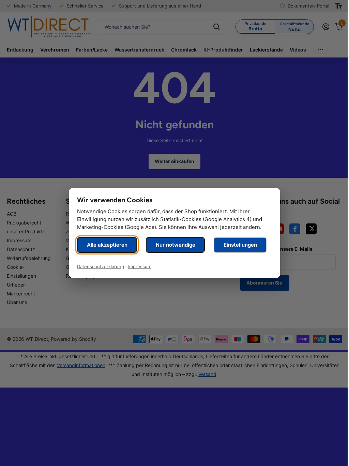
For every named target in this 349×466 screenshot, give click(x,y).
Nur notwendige (175, 245)
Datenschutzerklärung (100, 266)
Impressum (139, 266)
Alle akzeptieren (107, 245)
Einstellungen (240, 245)
